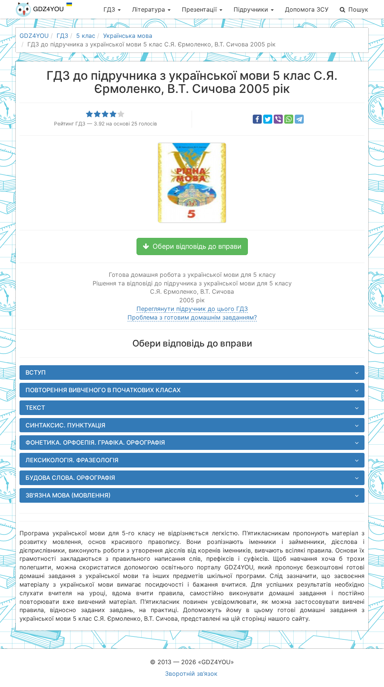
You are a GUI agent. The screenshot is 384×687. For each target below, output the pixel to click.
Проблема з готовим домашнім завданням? (192, 317)
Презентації (200, 9)
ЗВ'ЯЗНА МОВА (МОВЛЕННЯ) (68, 495)
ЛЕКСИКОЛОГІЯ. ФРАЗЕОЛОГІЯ (72, 460)
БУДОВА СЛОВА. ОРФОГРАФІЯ (70, 477)
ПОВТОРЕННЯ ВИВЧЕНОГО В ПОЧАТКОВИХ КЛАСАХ (103, 390)
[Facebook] (257, 119)
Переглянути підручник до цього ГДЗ (192, 308)
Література (149, 9)
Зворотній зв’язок (191, 673)
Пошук (358, 9)
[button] (192, 246)
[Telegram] (299, 119)
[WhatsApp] (288, 119)
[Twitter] (267, 119)
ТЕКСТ (35, 407)
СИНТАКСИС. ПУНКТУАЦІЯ (65, 425)
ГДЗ (110, 9)
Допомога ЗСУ (306, 9)
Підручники (252, 9)
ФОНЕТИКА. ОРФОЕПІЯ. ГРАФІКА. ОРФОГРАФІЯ (95, 442)
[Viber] (278, 119)
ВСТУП (36, 372)
